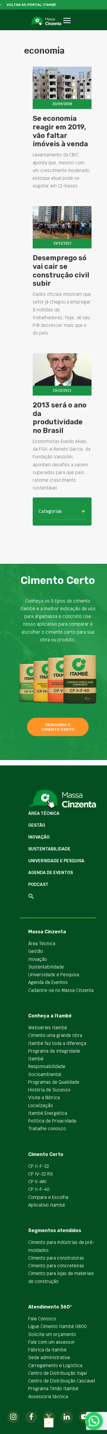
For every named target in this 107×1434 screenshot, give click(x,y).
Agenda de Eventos (50, 872)
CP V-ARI (37, 1181)
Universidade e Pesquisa (56, 860)
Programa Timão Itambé (53, 1388)
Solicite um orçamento (52, 1334)
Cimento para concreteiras (56, 1265)
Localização (40, 1105)
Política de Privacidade (52, 1121)
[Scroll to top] (49, 1422)
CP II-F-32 (38, 1166)
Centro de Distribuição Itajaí (57, 1373)
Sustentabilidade (49, 849)
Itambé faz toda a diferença (57, 1043)
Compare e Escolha (48, 1197)
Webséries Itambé (47, 1027)
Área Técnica (43, 813)
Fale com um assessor (51, 1342)
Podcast (38, 884)
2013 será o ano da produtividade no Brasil (59, 418)
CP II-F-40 (39, 1189)
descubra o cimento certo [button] (57, 727)
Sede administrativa (49, 1357)
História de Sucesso (49, 1090)
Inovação (39, 837)
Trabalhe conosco (47, 1128)
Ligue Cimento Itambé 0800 (57, 1326)
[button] (67, 27)
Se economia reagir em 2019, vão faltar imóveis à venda (60, 131)
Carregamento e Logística (55, 1365)
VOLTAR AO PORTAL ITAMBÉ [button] (31, 5)
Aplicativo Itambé (46, 1205)
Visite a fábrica (44, 1097)
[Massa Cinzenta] (45, 21)
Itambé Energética (47, 1113)
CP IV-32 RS (40, 1174)
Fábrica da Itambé (47, 1350)
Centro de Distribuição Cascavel (61, 1381)
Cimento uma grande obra (55, 1035)
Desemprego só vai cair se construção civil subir (61, 271)
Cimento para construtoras (56, 1258)
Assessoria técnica (48, 1396)
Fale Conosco (42, 1318)
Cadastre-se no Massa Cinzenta (61, 990)
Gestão (36, 825)
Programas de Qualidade (53, 1082)
